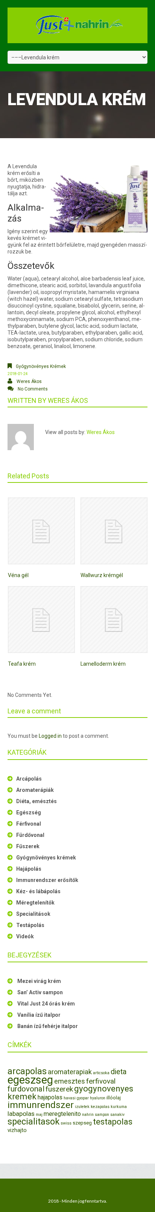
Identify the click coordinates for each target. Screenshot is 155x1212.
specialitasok (33, 1121)
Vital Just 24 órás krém (46, 1004)
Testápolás (30, 925)
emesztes (69, 1081)
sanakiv (117, 1114)
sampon (102, 1114)
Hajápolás (28, 869)
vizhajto (17, 1130)
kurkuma (119, 1106)
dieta (118, 1071)
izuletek (82, 1106)
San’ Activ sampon (40, 992)
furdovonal (26, 1088)
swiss (66, 1123)
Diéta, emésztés (36, 801)
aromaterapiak (70, 1072)
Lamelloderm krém (103, 664)
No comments (33, 389)
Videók (25, 936)
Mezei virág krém (39, 981)
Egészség (28, 813)
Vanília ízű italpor (39, 1015)
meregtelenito (62, 1113)
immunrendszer (41, 1104)
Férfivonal (28, 824)
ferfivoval (100, 1081)
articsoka (101, 1072)
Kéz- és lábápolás (38, 891)
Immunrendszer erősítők (47, 880)
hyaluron (97, 1098)
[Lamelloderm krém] (114, 619)
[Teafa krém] (41, 619)
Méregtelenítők (35, 903)
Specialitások (33, 914)
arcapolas (27, 1071)
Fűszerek (28, 846)
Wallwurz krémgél (102, 575)
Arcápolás (29, 779)
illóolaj (113, 1097)
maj (39, 1114)
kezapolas (100, 1106)
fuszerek (59, 1089)
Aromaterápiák (35, 790)
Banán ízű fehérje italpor (47, 1026)
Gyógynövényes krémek (41, 366)
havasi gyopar (76, 1098)
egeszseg (30, 1079)
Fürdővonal (30, 835)
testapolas (112, 1121)
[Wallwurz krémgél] (114, 530)
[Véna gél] (41, 530)
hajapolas (50, 1097)
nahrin (88, 1114)
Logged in (50, 736)
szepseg (82, 1123)
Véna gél (18, 575)
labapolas (21, 1113)
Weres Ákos (29, 381)
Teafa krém (22, 664)
